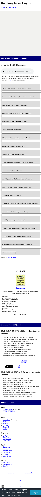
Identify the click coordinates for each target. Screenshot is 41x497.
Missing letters (7, 451)
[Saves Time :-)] (20, 280)
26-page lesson (8, 410)
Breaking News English (16, 3)
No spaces (6, 425)
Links (20, 486)
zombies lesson (12, 257)
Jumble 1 (6, 421)
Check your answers (9, 252)
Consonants (6, 447)
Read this (17, 495)
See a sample (20, 288)
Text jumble (6, 427)
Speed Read (6, 420)
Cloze (5, 429)
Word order (6, 441)
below (9, 80)
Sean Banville (29, 473)
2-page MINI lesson (9, 411)
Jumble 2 (6, 423)
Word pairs (6, 462)
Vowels (5, 449)
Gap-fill (5, 435)
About (20, 480)
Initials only (6, 452)
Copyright (11, 473)
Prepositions (7, 439)
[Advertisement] (20, 33)
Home (3, 7)
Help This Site (12, 7)
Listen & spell (7, 456)
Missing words (7, 464)
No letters (6, 454)
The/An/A (6, 437)
